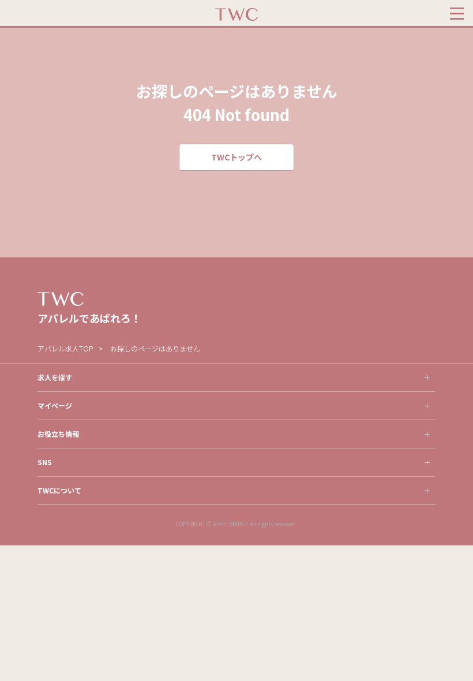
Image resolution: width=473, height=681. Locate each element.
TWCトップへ (236, 157)
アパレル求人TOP (65, 348)
